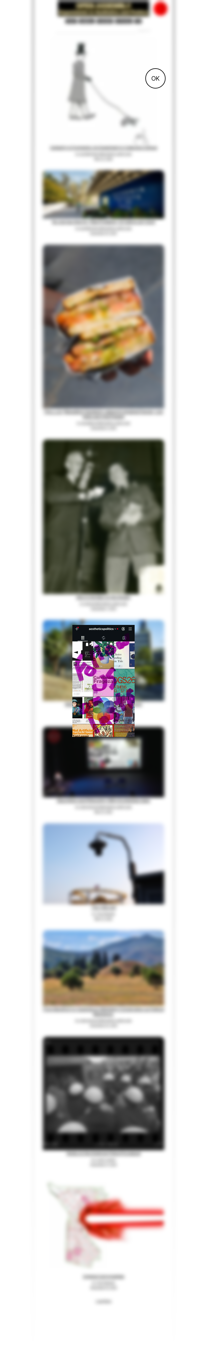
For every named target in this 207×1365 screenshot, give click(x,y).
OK (155, 78)
